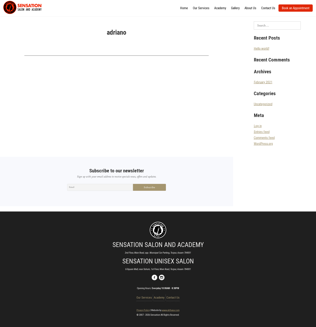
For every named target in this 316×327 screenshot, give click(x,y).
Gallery (235, 8)
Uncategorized (263, 104)
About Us (250, 8)
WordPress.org (263, 144)
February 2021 (263, 82)
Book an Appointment (295, 8)
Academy (220, 8)
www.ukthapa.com (171, 310)
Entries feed (262, 132)
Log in (258, 126)
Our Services (201, 8)
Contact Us (268, 8)
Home (184, 8)
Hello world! (261, 48)
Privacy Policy (143, 310)
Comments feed (264, 138)
